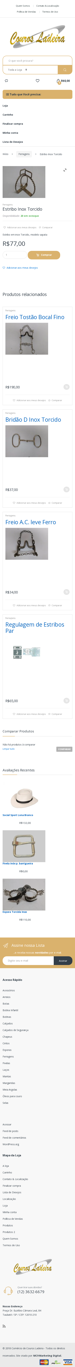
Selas (5, 1102)
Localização (9, 1199)
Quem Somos (23, 5)
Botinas (7, 1016)
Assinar (63, 960)
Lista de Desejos (13, 141)
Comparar (47, 227)
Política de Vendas (26, 11)
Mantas (7, 1076)
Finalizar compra (13, 123)
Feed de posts (10, 1131)
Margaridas (9, 1083)
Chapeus (7, 1036)
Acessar (7, 1124)
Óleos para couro (12, 1096)
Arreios (6, 997)
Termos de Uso (50, 11)
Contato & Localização (47, 5)
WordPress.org (11, 1144)
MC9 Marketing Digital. (47, 1355)
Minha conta (10, 132)
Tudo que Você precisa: (25, 94)
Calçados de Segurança (15, 1030)
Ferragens (24, 154)
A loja (6, 1165)
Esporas (7, 1050)
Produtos (8, 1225)
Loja (5, 105)
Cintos (6, 1043)
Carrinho (8, 114)
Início (5, 154)
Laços (6, 1069)
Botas (6, 1003)
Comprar (46, 254)
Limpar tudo (8, 748)
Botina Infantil (10, 1010)
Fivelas (6, 1063)
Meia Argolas (10, 1089)
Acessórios (9, 990)
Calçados (8, 1023)
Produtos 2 (9, 1232)
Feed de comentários (14, 1137)
